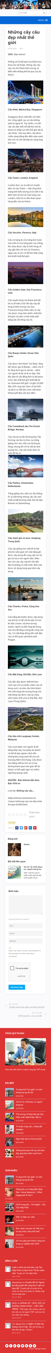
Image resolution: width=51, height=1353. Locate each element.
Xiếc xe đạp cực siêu (25, 1217)
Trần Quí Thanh (40, 1349)
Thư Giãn (12, 822)
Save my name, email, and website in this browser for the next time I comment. (25, 953)
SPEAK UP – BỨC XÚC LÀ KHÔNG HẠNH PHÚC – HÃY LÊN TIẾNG (28, 1306)
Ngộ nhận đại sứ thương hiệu (29, 1139)
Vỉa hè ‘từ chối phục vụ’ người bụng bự (33, 868)
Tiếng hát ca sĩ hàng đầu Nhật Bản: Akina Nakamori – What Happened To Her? (29, 1192)
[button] (25, 20)
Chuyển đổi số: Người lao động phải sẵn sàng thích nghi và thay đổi (28, 1285)
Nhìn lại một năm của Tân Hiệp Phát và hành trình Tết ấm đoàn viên (28, 1270)
